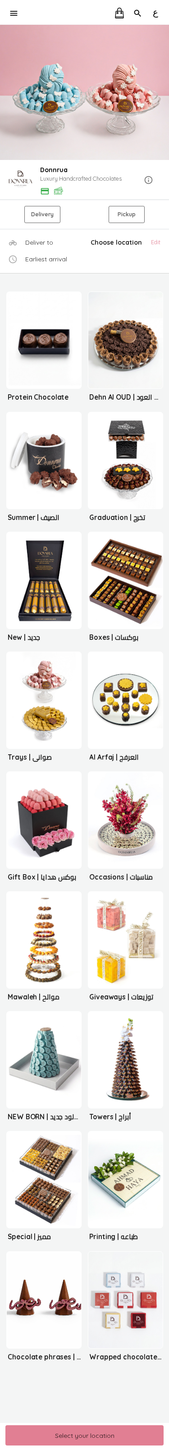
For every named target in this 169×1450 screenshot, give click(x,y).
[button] (84, 180)
